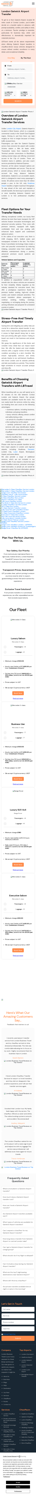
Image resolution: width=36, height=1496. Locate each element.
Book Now (18, 693)
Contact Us (7, 1404)
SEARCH (18, 101)
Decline (18, 1487)
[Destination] (10, 1390)
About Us (6, 1376)
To (8, 74)
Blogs (5, 1382)
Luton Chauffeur (27, 1420)
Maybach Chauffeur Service (10, 1445)
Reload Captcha (9, 1334)
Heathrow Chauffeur (28, 1414)
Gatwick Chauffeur (27, 1417)
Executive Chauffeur (28, 1440)
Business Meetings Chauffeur (27, 1423)
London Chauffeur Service (9, 1414)
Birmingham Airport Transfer (27, 1375)
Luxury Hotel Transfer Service (9, 1440)
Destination (7, 1388)
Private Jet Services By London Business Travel (10, 1420)
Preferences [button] (7, 1476)
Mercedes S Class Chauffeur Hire (9, 1450)
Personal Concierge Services (10, 1426)
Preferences (18, 1491)
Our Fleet (6, 1392)
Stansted (31, 449)
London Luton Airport (26, 1370)
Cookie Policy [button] (19, 1472)
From (10, 66)
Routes (6, 1401)
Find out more (18, 698)
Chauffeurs (7, 1398)
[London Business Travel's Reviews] (18, 1168)
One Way (11, 58)
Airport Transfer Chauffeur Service (9, 1431)
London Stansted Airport (27, 1366)
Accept (18, 1482)
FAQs (5, 1385)
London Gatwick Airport (27, 1361)
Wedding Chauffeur (28, 1427)
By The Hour (26, 58)
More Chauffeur (26, 1443)
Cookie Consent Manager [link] (10, 1456)
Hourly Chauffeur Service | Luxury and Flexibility (28, 1432)
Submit (18, 1338)
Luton (16, 452)
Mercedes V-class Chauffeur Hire (9, 1435)
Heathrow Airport (27, 1357)
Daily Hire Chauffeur (28, 1437)
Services (6, 1395)
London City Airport (14, 128)
